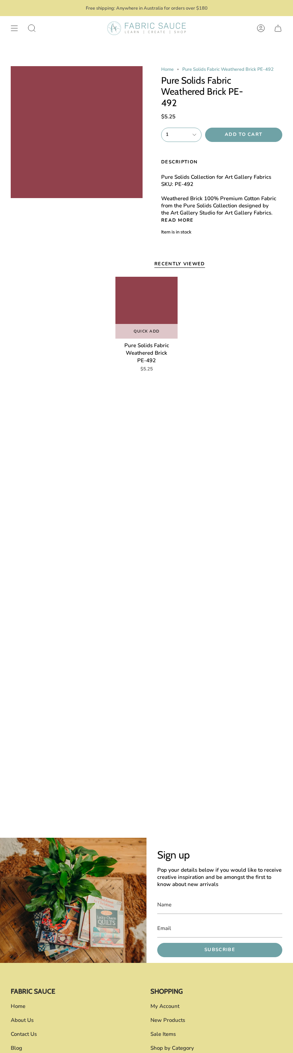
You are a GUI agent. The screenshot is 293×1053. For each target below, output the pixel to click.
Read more (177, 220)
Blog (16, 1048)
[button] (32, 28)
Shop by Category (172, 1048)
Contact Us (24, 1034)
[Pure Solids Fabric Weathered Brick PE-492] (146, 308)
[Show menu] (14, 28)
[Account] (261, 28)
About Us (22, 1020)
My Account (164, 1006)
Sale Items (163, 1034)
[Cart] (278, 28)
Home (167, 69)
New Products (167, 1020)
